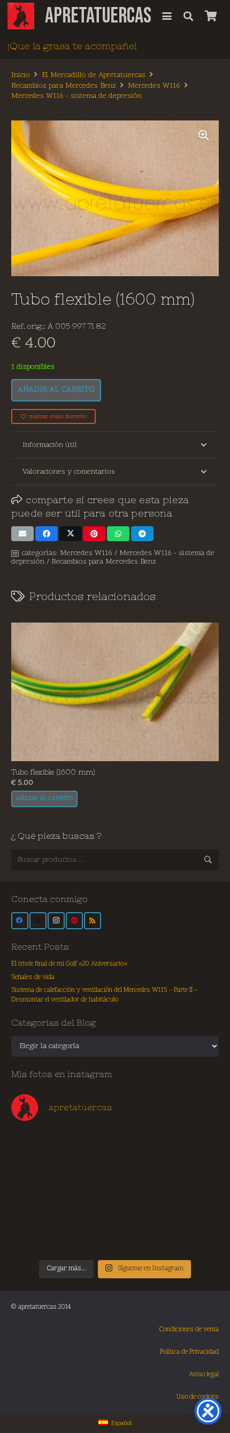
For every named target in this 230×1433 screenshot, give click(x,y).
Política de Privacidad (189, 1352)
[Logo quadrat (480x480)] (20, 16)
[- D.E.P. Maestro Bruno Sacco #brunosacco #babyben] (193, 1177)
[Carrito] (211, 16)
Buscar (208, 859)
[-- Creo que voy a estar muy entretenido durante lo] (141, 1237)
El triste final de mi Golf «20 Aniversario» (69, 964)
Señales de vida (33, 977)
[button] (167, 16)
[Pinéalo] (94, 533)
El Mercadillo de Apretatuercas (93, 75)
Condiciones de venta (189, 1330)
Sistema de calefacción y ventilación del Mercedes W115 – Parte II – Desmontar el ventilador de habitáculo (104, 995)
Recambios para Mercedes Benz (63, 86)
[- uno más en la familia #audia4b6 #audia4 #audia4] (89, 1207)
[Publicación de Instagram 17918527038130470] (193, 1148)
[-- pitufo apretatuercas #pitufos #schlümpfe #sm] (141, 1207)
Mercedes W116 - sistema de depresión (76, 96)
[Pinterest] (74, 920)
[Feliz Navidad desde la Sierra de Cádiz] (37, 1148)
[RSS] (92, 920)
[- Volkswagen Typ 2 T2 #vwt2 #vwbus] (37, 1237)
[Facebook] (19, 920)
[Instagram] (56, 920)
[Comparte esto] (46, 533)
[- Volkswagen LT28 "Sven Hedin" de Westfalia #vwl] (193, 1207)
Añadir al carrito (56, 390)
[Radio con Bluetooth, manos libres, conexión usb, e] (89, 1148)
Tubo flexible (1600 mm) (53, 772)
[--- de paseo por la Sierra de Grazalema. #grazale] (193, 1237)
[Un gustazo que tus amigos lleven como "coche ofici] (141, 1148)
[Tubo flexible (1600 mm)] (115, 692)
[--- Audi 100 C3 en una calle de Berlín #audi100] (37, 1207)
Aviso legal (204, 1374)
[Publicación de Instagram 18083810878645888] (89, 1177)
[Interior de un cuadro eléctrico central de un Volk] (141, 1177)
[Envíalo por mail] (22, 533)
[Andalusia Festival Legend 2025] (37, 1177)
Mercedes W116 (154, 86)
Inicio (20, 75)
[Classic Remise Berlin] (89, 1237)
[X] (38, 920)
